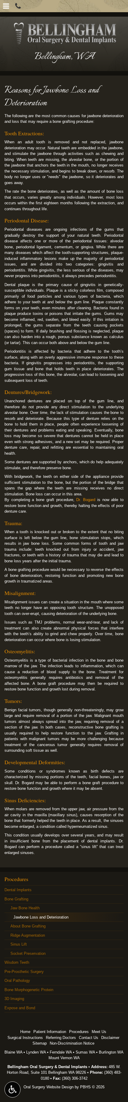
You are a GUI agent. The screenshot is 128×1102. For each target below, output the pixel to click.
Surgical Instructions (25, 1037)
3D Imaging (14, 998)
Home (25, 1031)
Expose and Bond (19, 1008)
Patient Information (49, 1031)
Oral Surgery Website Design (49, 1087)
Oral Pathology (17, 980)
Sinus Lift (18, 944)
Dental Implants (18, 890)
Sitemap (39, 1043)
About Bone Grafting (28, 926)
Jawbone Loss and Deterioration (40, 917)
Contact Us (88, 1037)
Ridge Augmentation (27, 935)
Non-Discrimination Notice (72, 1043)
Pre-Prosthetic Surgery (24, 971)
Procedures (16, 879)
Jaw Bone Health (25, 908)
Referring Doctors (61, 1037)
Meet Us (99, 1031)
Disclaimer (110, 1037)
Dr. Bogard (86, 499)
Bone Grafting (16, 899)
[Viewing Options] (12, 1089)
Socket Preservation (28, 953)
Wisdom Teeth (16, 962)
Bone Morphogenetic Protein (28, 990)
